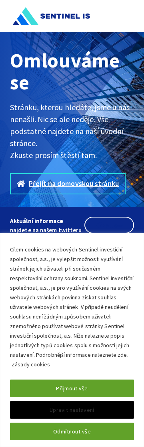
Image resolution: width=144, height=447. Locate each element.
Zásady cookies (31, 364)
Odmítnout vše (72, 431)
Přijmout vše (72, 388)
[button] (129, 16)
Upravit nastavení (72, 409)
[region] (72, 340)
